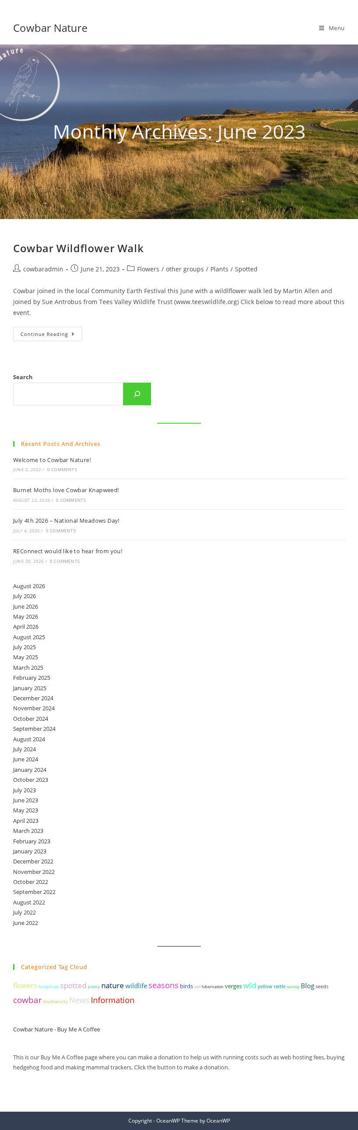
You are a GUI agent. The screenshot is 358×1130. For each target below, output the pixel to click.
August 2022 (29, 902)
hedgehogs (48, 987)
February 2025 (31, 677)
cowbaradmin (43, 269)
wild (249, 985)
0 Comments (62, 469)
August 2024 (29, 739)
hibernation (213, 987)
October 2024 (30, 719)
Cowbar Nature (50, 28)
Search (23, 377)
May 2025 (25, 657)
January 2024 (29, 770)
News (79, 1000)
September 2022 (34, 892)
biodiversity (55, 1001)
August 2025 (29, 637)
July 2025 (24, 647)
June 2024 (25, 759)
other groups (185, 269)
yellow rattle (272, 986)
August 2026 (29, 586)
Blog (307, 985)
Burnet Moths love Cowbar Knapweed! (66, 490)
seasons (163, 985)
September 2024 (34, 729)
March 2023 (28, 831)
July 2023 (24, 790)
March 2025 (28, 667)
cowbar (27, 999)
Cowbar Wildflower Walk (78, 248)
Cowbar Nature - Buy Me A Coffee (56, 1029)
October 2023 (30, 780)
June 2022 (25, 923)
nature (112, 985)
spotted (73, 985)
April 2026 (25, 626)
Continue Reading (51, 335)
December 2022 (33, 861)
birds (186, 986)
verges (233, 986)
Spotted (246, 269)
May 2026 (25, 616)
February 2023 (31, 841)
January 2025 (29, 688)
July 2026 (24, 596)
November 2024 (34, 708)
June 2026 (25, 606)
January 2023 (29, 851)
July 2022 (24, 912)
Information (112, 1000)
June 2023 (25, 800)
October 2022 (30, 882)
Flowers (148, 269)
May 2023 (25, 810)
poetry (94, 987)
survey (293, 987)
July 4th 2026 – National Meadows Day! (66, 520)
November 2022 (34, 872)
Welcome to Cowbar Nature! (52, 460)
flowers (25, 985)
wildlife (136, 985)
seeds (322, 986)
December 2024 (33, 698)
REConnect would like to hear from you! (67, 551)
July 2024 (24, 749)
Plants (219, 269)
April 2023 (25, 821)
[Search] (137, 394)
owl (197, 987)
